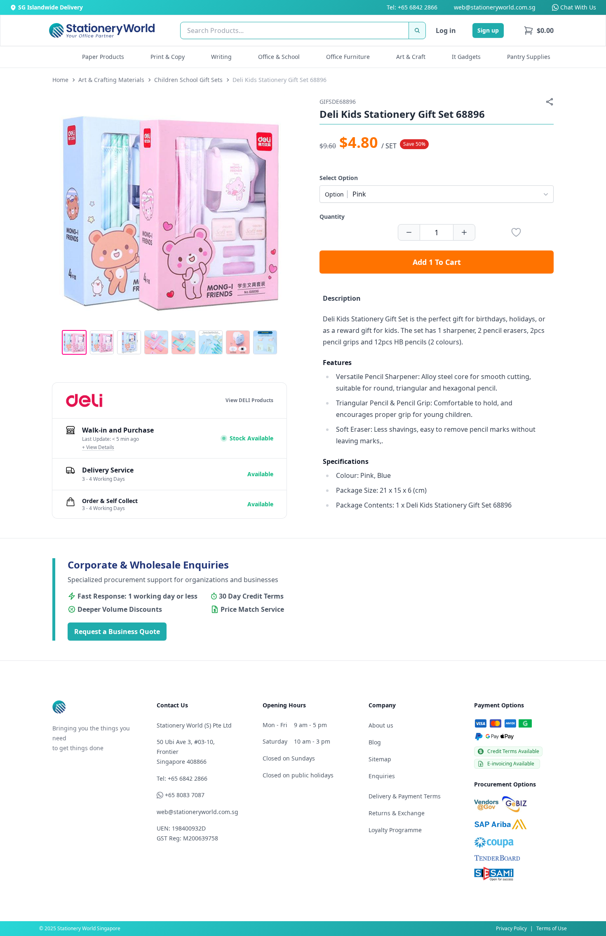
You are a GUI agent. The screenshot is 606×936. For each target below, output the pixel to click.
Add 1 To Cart (437, 262)
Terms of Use (551, 928)
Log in (446, 30)
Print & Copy (167, 57)
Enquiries (382, 776)
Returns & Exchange (397, 813)
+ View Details (98, 447)
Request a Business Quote (117, 631)
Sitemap (380, 759)
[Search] (417, 30)
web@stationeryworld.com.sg (495, 7)
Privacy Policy (511, 928)
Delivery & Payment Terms (405, 796)
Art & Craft (410, 57)
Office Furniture (348, 57)
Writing (221, 57)
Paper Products (103, 57)
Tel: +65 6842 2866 (412, 7)
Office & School (279, 57)
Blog (375, 742)
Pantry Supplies (528, 57)
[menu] (538, 30)
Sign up (488, 30)
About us (381, 725)
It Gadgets (466, 57)
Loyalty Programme (395, 830)
